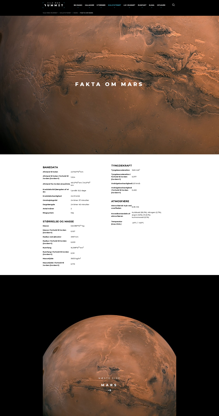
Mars (75, 13)
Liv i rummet (129, 5)
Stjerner (101, 5)
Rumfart (142, 5)
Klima (151, 5)
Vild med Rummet (50, 13)
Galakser (89, 5)
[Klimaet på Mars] (109, 390)
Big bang (78, 5)
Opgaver (161, 5)
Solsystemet (114, 5)
